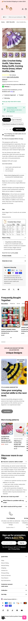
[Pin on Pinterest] (18, 289)
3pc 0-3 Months (16, 119)
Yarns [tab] (18, 303)
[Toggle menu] (2, 9)
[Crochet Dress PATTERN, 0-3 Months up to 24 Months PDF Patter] (7, 429)
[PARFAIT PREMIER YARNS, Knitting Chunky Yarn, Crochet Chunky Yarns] (10, 317)
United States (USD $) (9, 599)
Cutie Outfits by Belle (13, 77)
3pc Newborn (6, 119)
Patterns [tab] (12, 303)
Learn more (12, 111)
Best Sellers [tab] (4, 303)
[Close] (23, 107)
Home (3, 22)
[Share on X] (14, 289)
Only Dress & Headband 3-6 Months (13, 124)
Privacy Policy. (16, 549)
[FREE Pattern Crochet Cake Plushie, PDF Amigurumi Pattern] (20, 430)
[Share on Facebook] (9, 289)
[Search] (25, 17)
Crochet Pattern (18, 438)
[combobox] (14, 17)
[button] (26, 310)
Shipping (4, 81)
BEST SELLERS (10, 22)
